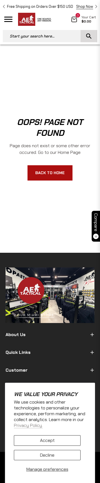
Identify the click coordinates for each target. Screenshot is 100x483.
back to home (50, 172)
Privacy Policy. (28, 425)
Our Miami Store (35, 315)
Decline (47, 455)
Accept (47, 440)
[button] (4, 7)
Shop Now (84, 6)
